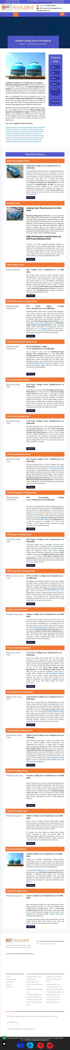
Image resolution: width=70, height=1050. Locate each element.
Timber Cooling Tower (53, 997)
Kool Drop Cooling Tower (13, 131)
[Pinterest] (40, 1045)
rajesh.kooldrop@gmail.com (52, 8)
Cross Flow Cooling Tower (18, 137)
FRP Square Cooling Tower (54, 977)
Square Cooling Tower (35, 141)
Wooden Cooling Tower (30, 139)
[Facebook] (20, 1045)
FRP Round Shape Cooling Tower (33, 129)
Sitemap (8, 984)
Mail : (41, 8)
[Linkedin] (30, 1045)
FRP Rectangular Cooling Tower (24, 133)
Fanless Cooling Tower (53, 984)
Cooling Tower (25, 127)
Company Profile (11, 979)
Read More (31, 197)
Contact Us (9, 987)
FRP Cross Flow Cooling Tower (24, 135)
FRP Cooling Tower (35, 127)
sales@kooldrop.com (43, 10)
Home (23, 44)
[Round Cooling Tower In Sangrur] (25, 65)
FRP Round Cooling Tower (34, 999)
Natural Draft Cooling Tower (34, 137)
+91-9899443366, (12, 1022)
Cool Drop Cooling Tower (28, 131)
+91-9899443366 (50, 5)
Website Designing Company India (37, 1040)
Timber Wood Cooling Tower (14, 139)
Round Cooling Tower (21, 141)
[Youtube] (50, 1045)
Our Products (10, 982)
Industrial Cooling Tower (13, 127)
